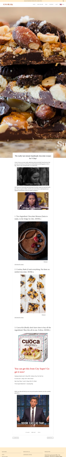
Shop (34, 4)
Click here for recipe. (19, 264)
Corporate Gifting (27, 454)
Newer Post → (50, 437)
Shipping (51, 4)
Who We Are (40, 4)
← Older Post (15, 437)
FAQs (46, 4)
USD (63, 4)
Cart (56, 4)
